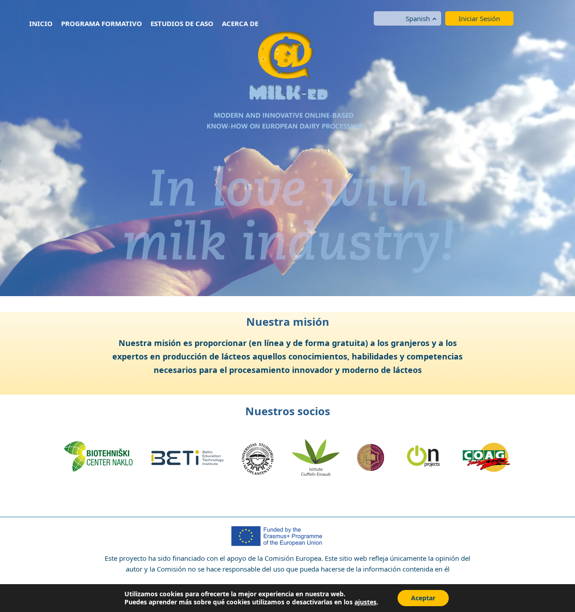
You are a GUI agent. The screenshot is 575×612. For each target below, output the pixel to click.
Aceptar (423, 598)
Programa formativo (101, 23)
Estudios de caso (181, 23)
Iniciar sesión (479, 18)
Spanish (418, 18)
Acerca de (240, 23)
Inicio (41, 23)
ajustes (365, 602)
